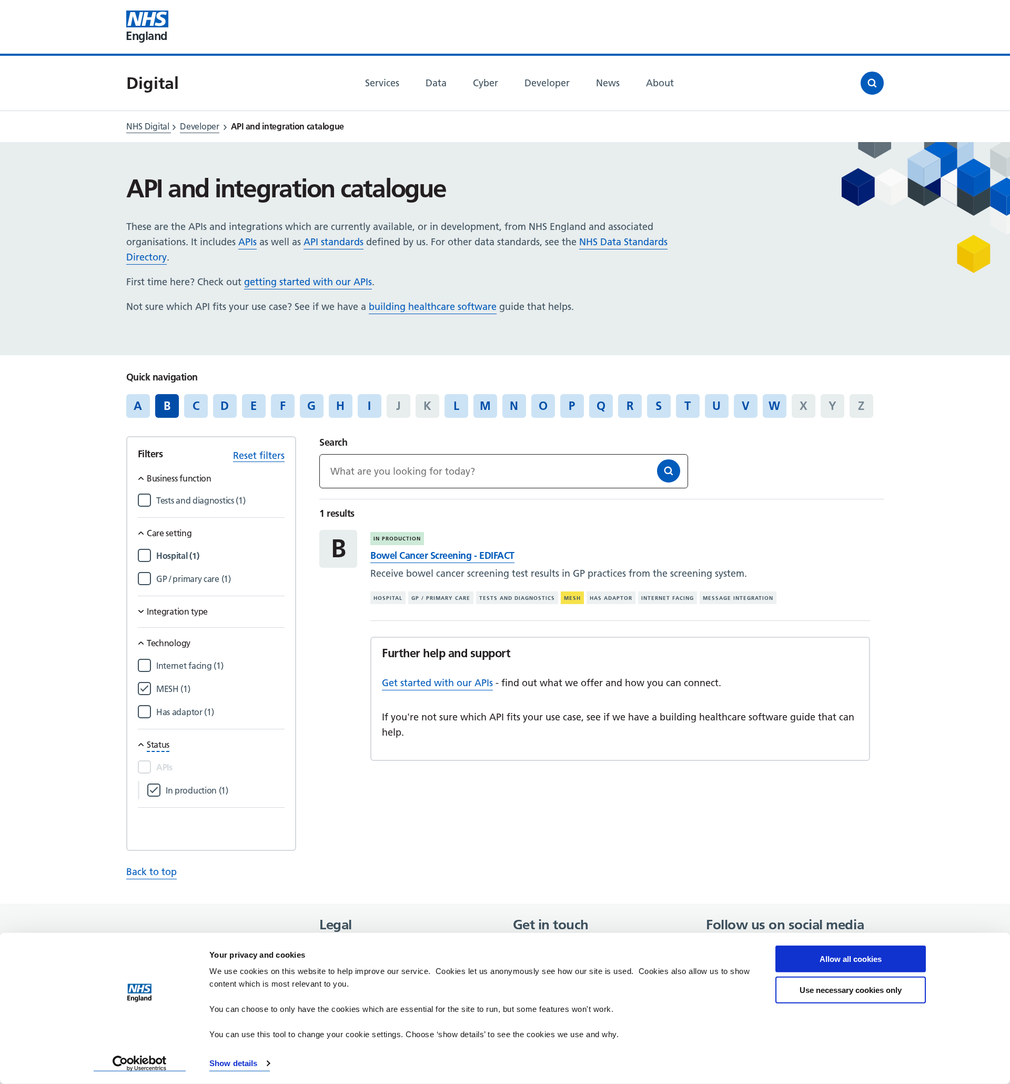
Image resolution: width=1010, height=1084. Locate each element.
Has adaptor (611, 598)
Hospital (387, 598)
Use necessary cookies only (851, 989)
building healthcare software (433, 306)
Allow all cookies (851, 959)
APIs (247, 242)
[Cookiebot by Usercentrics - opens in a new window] (140, 1063)
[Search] (668, 471)
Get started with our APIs (437, 683)
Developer (199, 126)
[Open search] (872, 83)
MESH (572, 598)
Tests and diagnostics (517, 598)
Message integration (738, 598)
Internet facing (667, 598)
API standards (333, 242)
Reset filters (259, 455)
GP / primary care (440, 598)
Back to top (151, 872)
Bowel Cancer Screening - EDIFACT (442, 555)
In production (397, 538)
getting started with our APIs (308, 282)
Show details (233, 1063)
